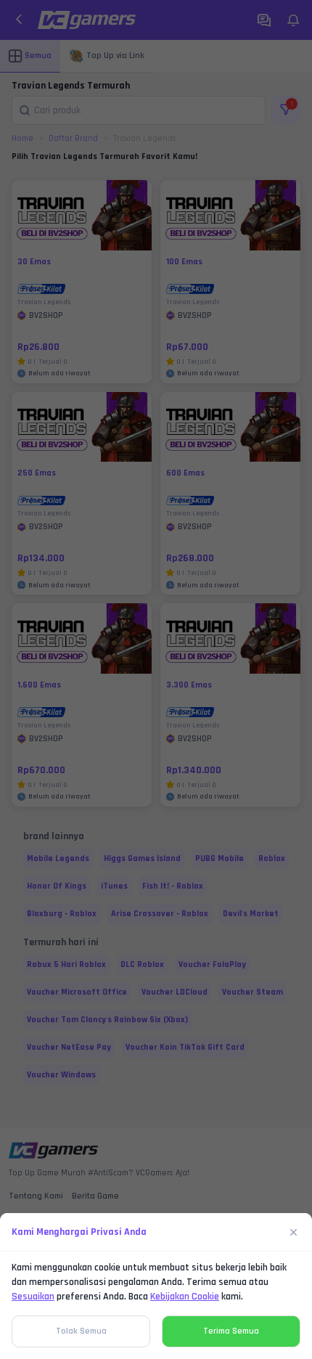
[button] (156, 679)
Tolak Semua (81, 1331)
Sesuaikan (33, 1296)
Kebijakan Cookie (184, 1296)
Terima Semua (231, 1331)
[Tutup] (293, 1231)
